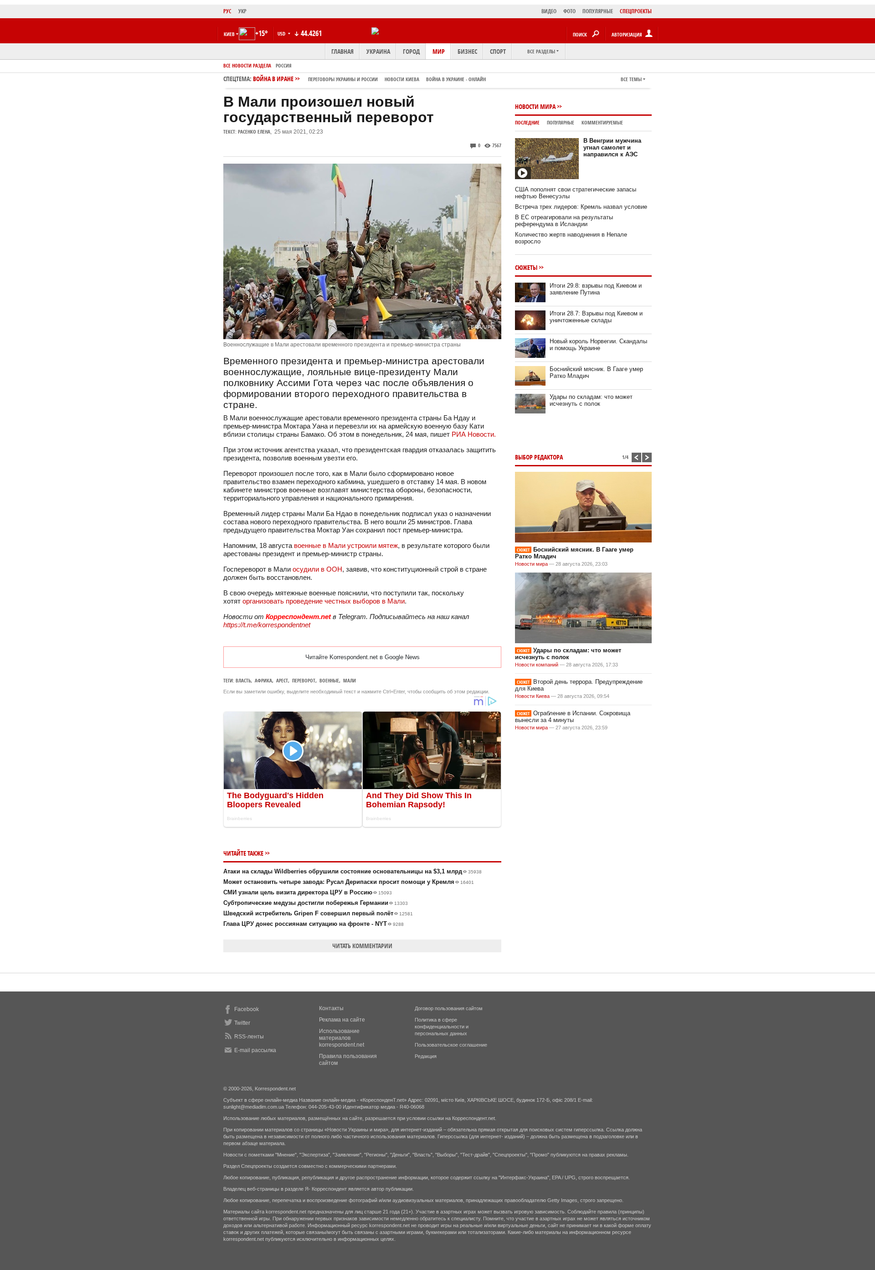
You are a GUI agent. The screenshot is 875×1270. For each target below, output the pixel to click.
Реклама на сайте (342, 1020)
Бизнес (467, 51)
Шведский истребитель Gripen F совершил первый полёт (318, 913)
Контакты (331, 1008)
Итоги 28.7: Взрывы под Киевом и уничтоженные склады (596, 317)
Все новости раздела (247, 65)
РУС (227, 11)
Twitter (242, 1023)
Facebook (246, 1009)
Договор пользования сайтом (449, 1008)
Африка (263, 680)
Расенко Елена (254, 131)
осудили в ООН (317, 569)
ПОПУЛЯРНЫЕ (597, 11)
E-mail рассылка (255, 1050)
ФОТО (569, 11)
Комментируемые (602, 122)
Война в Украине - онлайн (456, 79)
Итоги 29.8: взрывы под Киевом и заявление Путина (596, 289)
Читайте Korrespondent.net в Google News (362, 657)
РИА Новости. (475, 434)
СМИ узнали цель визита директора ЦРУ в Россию (307, 892)
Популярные (560, 122)
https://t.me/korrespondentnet (266, 625)
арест (282, 680)
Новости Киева (532, 696)
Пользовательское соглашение (451, 1045)
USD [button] (282, 33)
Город (411, 51)
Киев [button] (229, 34)
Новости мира (535, 106)
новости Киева (402, 79)
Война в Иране (369, 78)
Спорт (498, 51)
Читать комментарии (362, 945)
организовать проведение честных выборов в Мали (323, 601)
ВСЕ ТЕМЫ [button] (631, 79)
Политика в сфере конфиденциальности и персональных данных (441, 1026)
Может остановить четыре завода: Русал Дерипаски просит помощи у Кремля (348, 881)
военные (329, 680)
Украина (378, 51)
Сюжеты (526, 267)
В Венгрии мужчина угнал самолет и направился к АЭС (612, 147)
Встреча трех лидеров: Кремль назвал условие (581, 206)
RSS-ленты (249, 1036)
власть (243, 680)
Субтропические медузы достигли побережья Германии (315, 902)
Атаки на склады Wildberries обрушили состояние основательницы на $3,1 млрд (352, 871)
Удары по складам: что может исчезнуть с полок (591, 400)
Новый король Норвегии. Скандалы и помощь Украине (598, 344)
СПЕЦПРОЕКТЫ (636, 11)
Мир (438, 51)
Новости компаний (536, 664)
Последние (527, 122)
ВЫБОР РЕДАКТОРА (539, 457)
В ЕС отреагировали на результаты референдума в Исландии (564, 220)
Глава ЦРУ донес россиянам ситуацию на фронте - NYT (313, 923)
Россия (284, 65)
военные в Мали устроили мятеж (346, 545)
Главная (342, 51)
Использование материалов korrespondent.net (341, 1038)
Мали (349, 680)
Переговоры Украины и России (343, 79)
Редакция (426, 1056)
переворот (303, 680)
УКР (242, 11)
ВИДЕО (548, 11)
